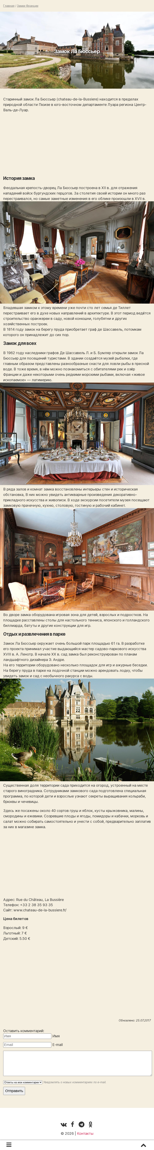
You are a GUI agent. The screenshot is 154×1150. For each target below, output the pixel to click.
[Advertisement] (77, 144)
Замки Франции (27, 5)
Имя (56, 1036)
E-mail (57, 1045)
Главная (8, 5)
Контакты (85, 1133)
